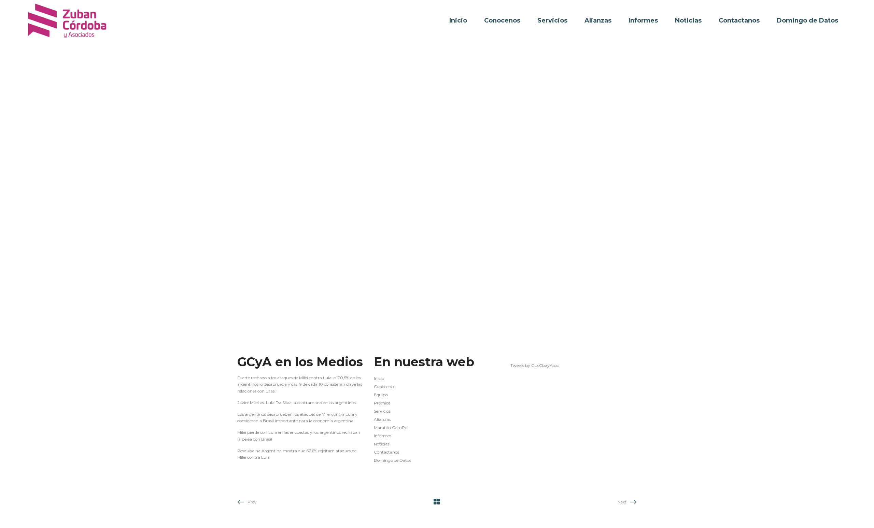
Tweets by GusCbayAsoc (534, 365)
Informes (382, 435)
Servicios (382, 411)
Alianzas (382, 419)
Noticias (381, 443)
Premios (382, 402)
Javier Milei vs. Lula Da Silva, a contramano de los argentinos (296, 402)
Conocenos (384, 386)
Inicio (379, 378)
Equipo (381, 394)
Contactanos (386, 452)
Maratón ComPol (391, 427)
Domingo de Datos (392, 460)
